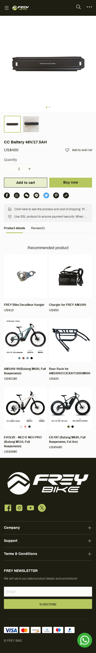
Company (12, 528)
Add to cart (25, 183)
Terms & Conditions (20, 554)
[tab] (14, 229)
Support (10, 541)
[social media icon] (8, 508)
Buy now (70, 182)
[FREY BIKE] (20, 8)
